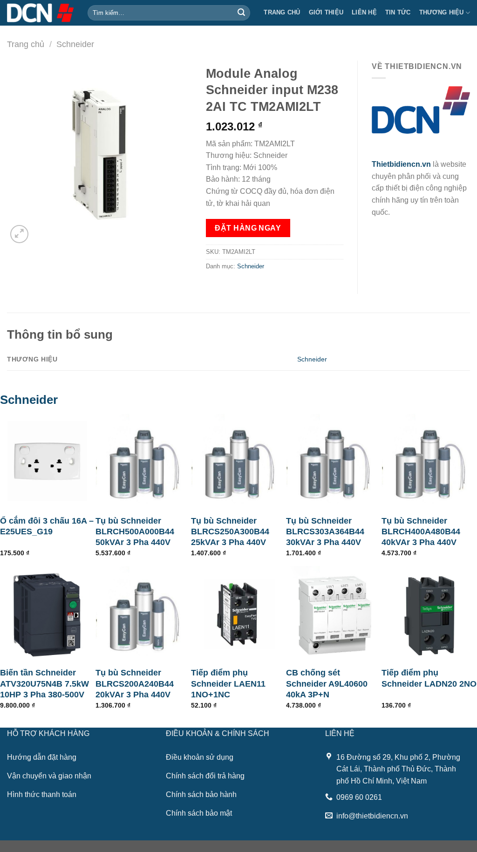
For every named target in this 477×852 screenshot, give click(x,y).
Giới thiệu (326, 12)
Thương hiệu (441, 12)
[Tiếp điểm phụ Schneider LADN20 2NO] (429, 613)
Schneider (75, 44)
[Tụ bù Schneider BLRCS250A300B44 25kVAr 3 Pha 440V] (238, 461)
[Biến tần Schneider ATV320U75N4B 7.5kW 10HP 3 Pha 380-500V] (47, 613)
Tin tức (398, 12)
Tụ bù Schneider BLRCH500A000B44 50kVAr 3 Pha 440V (134, 531)
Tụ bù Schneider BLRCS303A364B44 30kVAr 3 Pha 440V (325, 531)
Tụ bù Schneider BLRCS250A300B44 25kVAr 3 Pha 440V (230, 531)
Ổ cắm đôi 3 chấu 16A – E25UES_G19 (47, 526)
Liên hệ (364, 12)
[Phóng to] (19, 234)
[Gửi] (242, 13)
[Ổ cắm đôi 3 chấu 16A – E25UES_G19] (47, 461)
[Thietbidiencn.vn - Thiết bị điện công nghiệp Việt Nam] (40, 12)
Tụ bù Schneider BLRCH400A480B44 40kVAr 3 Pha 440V (421, 531)
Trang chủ (282, 12)
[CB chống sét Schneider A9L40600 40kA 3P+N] (334, 613)
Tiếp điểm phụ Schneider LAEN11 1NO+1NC (228, 683)
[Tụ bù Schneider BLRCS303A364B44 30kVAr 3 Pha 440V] (334, 461)
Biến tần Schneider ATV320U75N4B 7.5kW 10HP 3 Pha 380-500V (44, 683)
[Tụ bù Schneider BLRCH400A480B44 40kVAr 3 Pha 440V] (429, 461)
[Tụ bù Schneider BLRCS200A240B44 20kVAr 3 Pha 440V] (143, 613)
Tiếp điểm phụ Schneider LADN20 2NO (429, 678)
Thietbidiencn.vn (401, 164)
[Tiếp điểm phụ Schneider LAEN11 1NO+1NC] (238, 613)
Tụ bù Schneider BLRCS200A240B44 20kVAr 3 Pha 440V (134, 683)
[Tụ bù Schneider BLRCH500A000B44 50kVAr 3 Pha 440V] (143, 461)
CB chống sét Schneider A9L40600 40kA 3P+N (327, 683)
